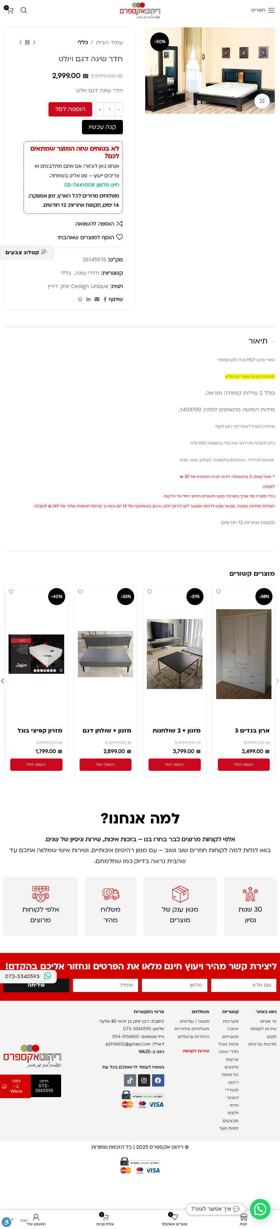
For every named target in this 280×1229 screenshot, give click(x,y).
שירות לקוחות (263, 1029)
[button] (244, 765)
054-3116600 (125, 1036)
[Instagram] (144, 1080)
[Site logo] (140, 10)
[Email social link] (97, 299)
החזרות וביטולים (193, 1036)
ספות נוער (229, 1128)
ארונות (232, 1059)
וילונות (232, 1113)
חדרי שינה (87, 273)
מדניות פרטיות (262, 1044)
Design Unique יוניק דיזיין (78, 286)
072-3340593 (137, 1029)
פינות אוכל (228, 1044)
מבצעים (230, 1120)
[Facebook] (158, 1080)
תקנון (272, 1036)
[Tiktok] (130, 1080)
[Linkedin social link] (88, 299)
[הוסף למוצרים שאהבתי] (219, 592)
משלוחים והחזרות (191, 1029)
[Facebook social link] (105, 299)
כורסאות (230, 1074)
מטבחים (230, 1036)
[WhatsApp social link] (80, 299)
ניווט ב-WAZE (151, 1051)
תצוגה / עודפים (194, 1021)
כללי (83, 42)
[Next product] (20, 42)
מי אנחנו (268, 1021)
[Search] (24, 10)
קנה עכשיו (102, 127)
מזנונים (232, 1067)
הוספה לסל (70, 109)
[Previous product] (34, 42)
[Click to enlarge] (262, 101)
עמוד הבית (109, 42)
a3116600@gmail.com (128, 1044)
